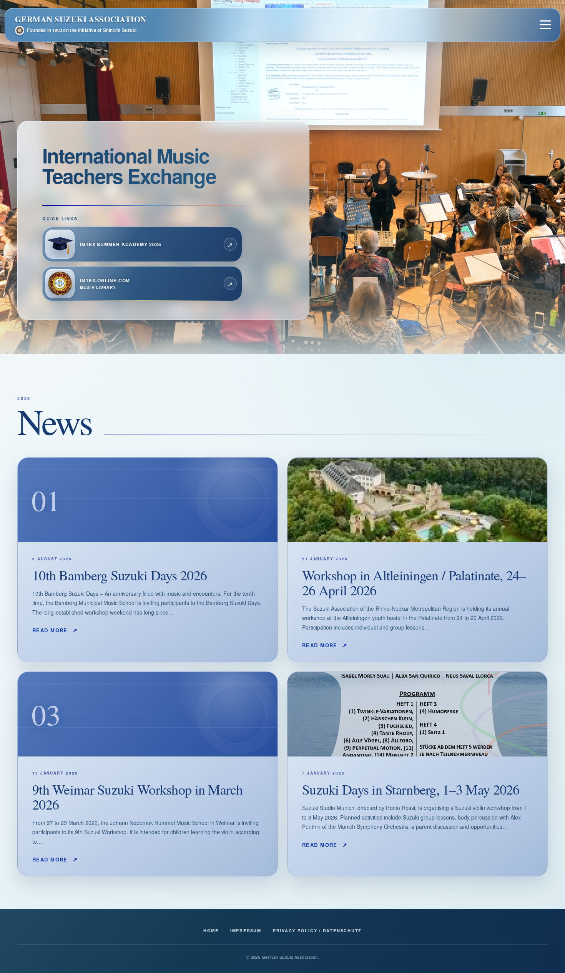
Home (211, 930)
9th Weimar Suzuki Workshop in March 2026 (137, 796)
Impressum (245, 930)
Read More (55, 630)
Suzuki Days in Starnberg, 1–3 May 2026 (411, 789)
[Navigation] (545, 25)
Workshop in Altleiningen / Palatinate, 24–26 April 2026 (414, 582)
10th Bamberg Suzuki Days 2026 (119, 575)
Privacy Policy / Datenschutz (317, 930)
